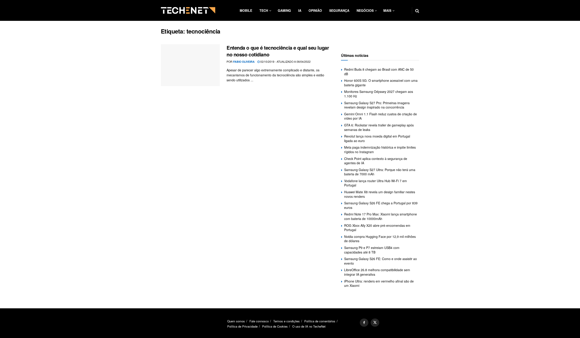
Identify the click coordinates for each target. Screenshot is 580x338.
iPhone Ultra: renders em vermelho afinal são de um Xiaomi (379, 283)
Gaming (284, 10)
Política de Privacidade (242, 326)
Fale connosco (259, 321)
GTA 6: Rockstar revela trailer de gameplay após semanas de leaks (379, 127)
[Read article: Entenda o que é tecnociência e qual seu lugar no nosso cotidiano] (190, 65)
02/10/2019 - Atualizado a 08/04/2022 (285, 61)
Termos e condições (286, 321)
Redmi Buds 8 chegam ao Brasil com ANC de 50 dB (379, 71)
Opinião (315, 10)
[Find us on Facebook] (364, 323)
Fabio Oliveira (244, 62)
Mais (387, 10)
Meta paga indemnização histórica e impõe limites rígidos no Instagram (380, 149)
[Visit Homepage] (188, 10)
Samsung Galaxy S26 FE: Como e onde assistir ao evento (380, 261)
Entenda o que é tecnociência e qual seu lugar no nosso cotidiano (278, 51)
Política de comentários (319, 321)
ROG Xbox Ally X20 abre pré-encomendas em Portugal (377, 227)
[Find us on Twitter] (375, 323)
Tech (263, 10)
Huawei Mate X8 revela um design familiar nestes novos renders (379, 194)
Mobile (246, 10)
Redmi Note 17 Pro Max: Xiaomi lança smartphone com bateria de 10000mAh (380, 216)
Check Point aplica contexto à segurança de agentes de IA (375, 160)
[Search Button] (417, 10)
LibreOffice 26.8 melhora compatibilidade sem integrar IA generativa (377, 272)
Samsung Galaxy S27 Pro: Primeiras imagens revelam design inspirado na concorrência (377, 105)
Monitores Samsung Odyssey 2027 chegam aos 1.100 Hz (378, 93)
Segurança (339, 10)
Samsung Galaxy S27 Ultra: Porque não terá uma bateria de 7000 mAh (379, 171)
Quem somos (236, 321)
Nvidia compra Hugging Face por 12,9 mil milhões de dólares (380, 238)
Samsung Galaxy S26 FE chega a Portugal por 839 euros (381, 205)
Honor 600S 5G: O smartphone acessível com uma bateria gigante (381, 82)
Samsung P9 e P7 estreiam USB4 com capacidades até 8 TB (371, 249)
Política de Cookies (275, 326)
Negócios (365, 10)
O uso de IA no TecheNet (309, 326)
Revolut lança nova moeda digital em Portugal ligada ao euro (377, 138)
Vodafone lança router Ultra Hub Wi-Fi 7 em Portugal (375, 183)
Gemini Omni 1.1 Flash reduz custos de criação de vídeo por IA (380, 116)
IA (299, 10)
